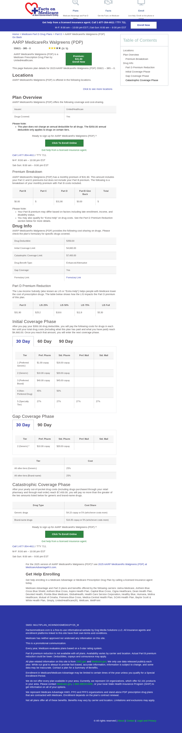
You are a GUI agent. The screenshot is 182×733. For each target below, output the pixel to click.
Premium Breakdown (137, 59)
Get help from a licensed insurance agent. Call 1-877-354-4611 (78, 22)
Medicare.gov (99, 661)
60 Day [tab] (45, 341)
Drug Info (128, 63)
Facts (108, 10)
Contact (130, 720)
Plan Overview (131, 54)
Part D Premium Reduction (140, 67)
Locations (128, 50)
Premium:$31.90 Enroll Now (78, 59)
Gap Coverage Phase (137, 76)
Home (15, 34)
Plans (75, 10)
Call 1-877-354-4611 (23, 155)
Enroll (141, 10)
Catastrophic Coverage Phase (142, 80)
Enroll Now (143, 25)
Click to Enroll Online (64, 143)
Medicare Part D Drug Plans (37, 34)
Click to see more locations (97, 89)
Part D (58, 34)
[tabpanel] (64, 379)
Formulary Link (73, 277)
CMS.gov (81, 661)
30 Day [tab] (23, 341)
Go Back (17, 37)
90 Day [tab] (66, 341)
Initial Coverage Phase (138, 71)
